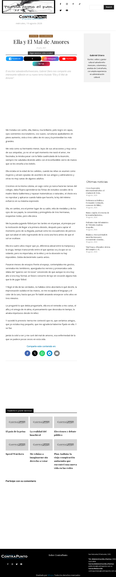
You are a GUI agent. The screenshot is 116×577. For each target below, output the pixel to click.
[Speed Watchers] (17, 445)
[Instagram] (66, 4)
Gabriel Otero (97, 55)
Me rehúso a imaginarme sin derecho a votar (39, 458)
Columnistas (46, 36)
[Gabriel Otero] (97, 43)
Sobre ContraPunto (58, 555)
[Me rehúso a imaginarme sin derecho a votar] (41, 445)
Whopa (50, 575)
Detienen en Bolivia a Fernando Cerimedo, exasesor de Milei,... (95, 202)
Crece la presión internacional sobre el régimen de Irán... (95, 190)
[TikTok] (79, 4)
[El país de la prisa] (17, 422)
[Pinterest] (73, 4)
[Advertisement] (41, 101)
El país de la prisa (15, 431)
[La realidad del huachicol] (41, 422)
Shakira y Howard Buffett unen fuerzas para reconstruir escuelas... (96, 237)
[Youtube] (66, 10)
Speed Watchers (15, 454)
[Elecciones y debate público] (65, 422)
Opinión (33, 36)
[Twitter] (60, 10)
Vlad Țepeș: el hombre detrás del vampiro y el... (98, 248)
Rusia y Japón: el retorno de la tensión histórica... (97, 213)
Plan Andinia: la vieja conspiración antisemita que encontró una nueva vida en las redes (65, 461)
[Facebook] (60, 4)
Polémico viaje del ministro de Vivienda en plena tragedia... (97, 224)
